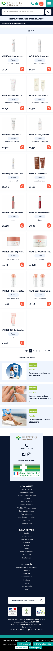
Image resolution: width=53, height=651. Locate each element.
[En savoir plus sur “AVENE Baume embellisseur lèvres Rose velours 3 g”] (49, 225)
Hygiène (26, 542)
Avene (13, 60)
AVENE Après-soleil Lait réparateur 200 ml (20, 174)
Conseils (26, 571)
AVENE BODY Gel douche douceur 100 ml (19, 330)
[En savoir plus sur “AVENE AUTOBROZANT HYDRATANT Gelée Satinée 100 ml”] (49, 186)
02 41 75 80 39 (27, 448)
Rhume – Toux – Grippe (26, 496)
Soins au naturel (26, 539)
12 (49, 351)
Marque (17, 23)
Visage (13, 220)
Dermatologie (26, 514)
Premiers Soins (26, 586)
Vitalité (26, 549)
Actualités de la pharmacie (26, 568)
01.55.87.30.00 (18, 629)
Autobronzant (39, 181)
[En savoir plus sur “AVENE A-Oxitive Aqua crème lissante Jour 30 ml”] (22, 69)
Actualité (32, 370)
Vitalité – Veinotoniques (26, 508)
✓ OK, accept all (24, 644)
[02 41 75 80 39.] (32, 3)
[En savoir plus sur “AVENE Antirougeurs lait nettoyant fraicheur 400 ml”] (49, 147)
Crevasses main (13, 259)
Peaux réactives (13, 64)
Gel (13, 337)
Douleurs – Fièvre (26, 492)
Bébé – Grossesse (26, 552)
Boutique (11, 23)
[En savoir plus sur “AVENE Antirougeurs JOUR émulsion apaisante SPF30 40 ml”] (22, 147)
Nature (26, 583)
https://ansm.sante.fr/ (34, 629)
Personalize (21, 647)
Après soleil (13, 181)
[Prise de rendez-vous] (36, 3)
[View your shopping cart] (41, 4)
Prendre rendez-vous (26, 460)
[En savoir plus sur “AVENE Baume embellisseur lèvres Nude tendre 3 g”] (22, 225)
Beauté (26, 545)
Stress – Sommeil (26, 505)
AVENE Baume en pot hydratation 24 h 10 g (20, 252)
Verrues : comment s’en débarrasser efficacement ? (40, 398)
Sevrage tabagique (26, 511)
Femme (26, 520)
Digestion (26, 499)
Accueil (4, 23)
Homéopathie (26, 489)
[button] (22, 186)
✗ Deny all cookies (42, 644)
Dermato (26, 574)
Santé (26, 533)
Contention (26, 558)
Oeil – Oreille (26, 502)
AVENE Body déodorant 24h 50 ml (16, 291)
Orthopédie (26, 555)
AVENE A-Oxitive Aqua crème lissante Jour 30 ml (22, 56)
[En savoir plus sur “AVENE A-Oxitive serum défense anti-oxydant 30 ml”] (49, 69)
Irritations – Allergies (13, 103)
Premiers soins (26, 536)
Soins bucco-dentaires (26, 517)
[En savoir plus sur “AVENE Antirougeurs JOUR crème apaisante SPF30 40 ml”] (49, 108)
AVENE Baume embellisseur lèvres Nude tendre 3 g (23, 213)
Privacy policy (35, 647)
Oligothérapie (26, 523)
